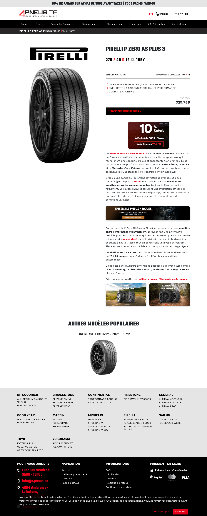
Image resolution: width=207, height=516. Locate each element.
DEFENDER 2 (95, 419)
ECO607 (57, 419)
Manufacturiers (89, 24)
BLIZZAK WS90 (61, 406)
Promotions (135, 24)
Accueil (24, 24)
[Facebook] (186, 13)
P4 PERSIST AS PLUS (136, 419)
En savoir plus (162, 511)
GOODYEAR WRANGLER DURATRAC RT (31, 421)
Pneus (38, 24)
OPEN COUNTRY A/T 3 (30, 450)
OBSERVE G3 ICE (27, 446)
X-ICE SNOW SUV (98, 429)
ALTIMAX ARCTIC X (170, 402)
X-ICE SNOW (95, 422)
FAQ (108, 470)
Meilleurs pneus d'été (74, 474)
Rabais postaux (71, 482)
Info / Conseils (155, 24)
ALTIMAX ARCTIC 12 (170, 399)
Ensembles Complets (61, 24)
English (178, 13)
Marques (67, 478)
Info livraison (113, 474)
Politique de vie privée (119, 487)
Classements (113, 24)
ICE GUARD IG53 (62, 446)
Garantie (111, 478)
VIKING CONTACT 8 (99, 402)
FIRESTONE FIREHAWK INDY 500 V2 (103, 334)
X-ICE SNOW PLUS (99, 426)
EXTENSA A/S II (26, 443)
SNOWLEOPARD (62, 426)
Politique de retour (117, 482)
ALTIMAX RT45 (167, 406)
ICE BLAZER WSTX (170, 422)
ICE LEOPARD (61, 422)
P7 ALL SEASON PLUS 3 (138, 422)
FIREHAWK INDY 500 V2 (137, 399)
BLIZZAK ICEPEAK (63, 402)
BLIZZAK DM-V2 (62, 399)
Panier (164, 13)
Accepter (180, 511)
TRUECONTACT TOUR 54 (102, 399)
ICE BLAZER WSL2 (169, 419)
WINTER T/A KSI (26, 405)
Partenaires (178, 24)
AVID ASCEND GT (63, 443)
